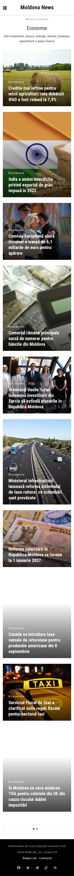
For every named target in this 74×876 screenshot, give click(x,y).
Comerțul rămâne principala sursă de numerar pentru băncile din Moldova (34, 338)
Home (31, 19)
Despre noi (29, 858)
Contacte (45, 858)
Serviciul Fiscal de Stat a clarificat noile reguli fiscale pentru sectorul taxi (34, 708)
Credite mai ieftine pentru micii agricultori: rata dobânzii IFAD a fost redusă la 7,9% (36, 94)
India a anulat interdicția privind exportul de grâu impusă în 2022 (31, 185)
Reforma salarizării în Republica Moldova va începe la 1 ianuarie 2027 (35, 554)
